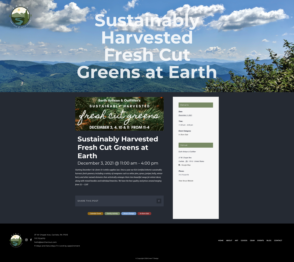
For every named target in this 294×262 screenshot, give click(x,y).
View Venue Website (186, 181)
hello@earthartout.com (45, 242)
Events (260, 240)
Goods (244, 240)
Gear (252, 240)
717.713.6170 (39, 238)
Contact (278, 240)
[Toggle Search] (276, 17)
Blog (269, 240)
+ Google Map (185, 165)
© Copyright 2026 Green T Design (147, 258)
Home (220, 240)
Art (236, 240)
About (229, 240)
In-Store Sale (183, 134)
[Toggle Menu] (282, 17)
